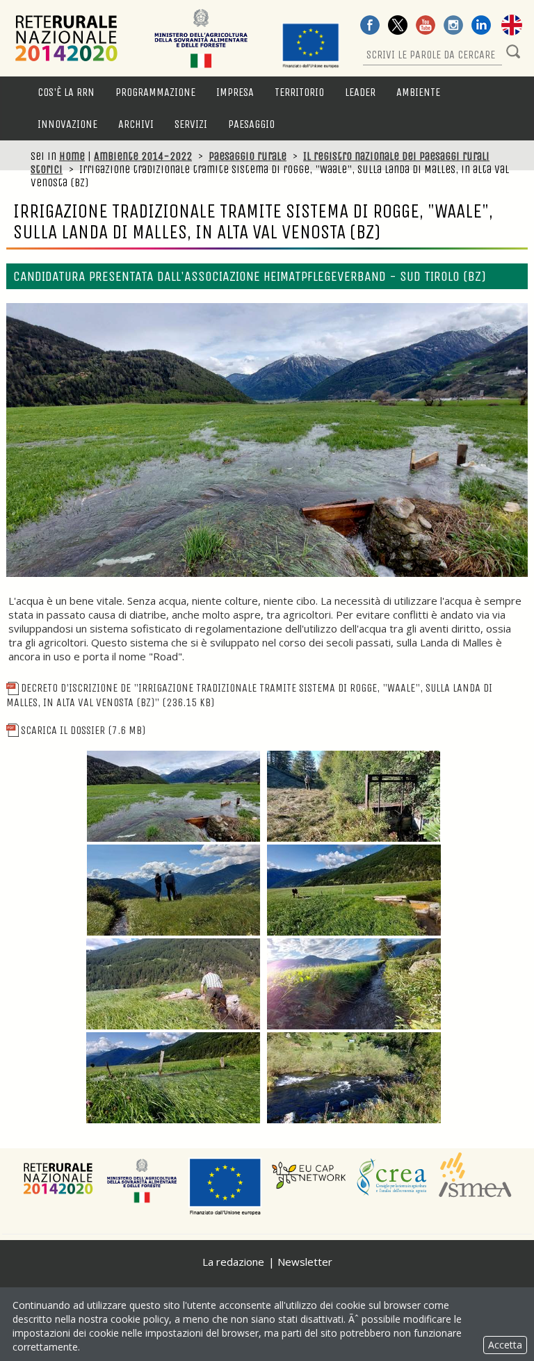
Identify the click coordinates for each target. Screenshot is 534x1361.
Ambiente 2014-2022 (143, 156)
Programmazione (155, 92)
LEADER (360, 92)
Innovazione (67, 124)
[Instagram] (453, 26)
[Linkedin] (481, 26)
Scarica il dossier (83, 730)
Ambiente (418, 92)
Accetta (505, 1344)
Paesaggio (251, 124)
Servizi (191, 124)
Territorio (299, 92)
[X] (398, 26)
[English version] (512, 26)
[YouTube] (425, 26)
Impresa (235, 92)
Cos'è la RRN (66, 92)
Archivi (136, 124)
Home (72, 156)
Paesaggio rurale (247, 156)
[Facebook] (370, 26)
